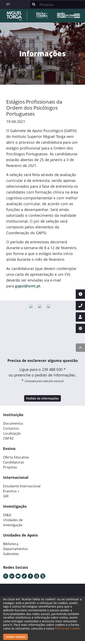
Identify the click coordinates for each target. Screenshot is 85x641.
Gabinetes (11, 554)
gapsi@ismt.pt (27, 285)
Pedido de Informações (42, 398)
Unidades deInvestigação (13, 522)
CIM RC (8, 438)
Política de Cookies (67, 628)
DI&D (7, 515)
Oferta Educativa (16, 457)
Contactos (11, 428)
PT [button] (8, 4)
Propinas (10, 467)
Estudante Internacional (21, 486)
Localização (12, 433)
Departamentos (15, 549)
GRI (5, 496)
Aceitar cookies (15, 637)
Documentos (13, 423)
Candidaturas (13, 462)
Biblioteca (10, 544)
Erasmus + (11, 491)
